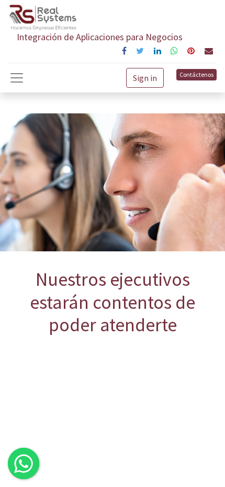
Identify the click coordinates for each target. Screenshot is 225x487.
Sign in (145, 78)
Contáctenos (196, 74)
